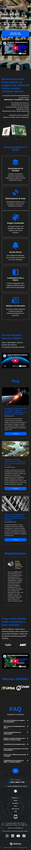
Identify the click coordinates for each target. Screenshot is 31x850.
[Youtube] (18, 836)
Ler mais (15, 433)
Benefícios (15, 803)
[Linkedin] (13, 836)
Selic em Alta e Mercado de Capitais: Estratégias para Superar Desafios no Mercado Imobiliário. (15, 517)
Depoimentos (15, 808)
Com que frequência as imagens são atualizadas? (14, 721)
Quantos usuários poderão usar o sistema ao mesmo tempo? (15, 739)
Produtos (14, 798)
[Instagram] (7, 836)
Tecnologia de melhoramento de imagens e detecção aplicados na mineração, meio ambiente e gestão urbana (15, 411)
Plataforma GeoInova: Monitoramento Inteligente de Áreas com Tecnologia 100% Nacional (15, 462)
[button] (28, 6)
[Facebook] (24, 836)
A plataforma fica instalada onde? (14, 744)
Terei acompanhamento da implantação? (12, 733)
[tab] (16, 721)
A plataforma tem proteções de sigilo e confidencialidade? (14, 761)
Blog (15, 806)
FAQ (15, 811)
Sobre (15, 800)
